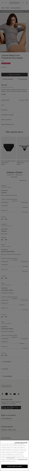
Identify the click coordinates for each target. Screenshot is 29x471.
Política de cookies (11, 457)
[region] (14, 455)
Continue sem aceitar (21, 442)
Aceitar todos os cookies (14, 466)
